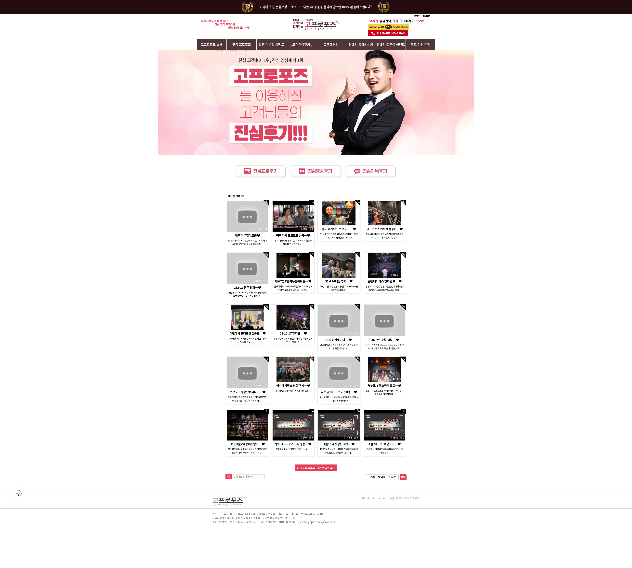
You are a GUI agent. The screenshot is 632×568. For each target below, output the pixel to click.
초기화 (371, 477)
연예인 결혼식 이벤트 (391, 45)
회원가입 (427, 16)
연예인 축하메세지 (361, 45)
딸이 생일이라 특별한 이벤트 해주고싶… (293, 390)
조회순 (392, 477)
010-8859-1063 (288, 522)
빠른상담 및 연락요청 (408, 498)
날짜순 (382, 477)
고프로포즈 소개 (211, 45)
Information (378, 498)
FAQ (391, 498)
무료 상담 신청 (420, 45)
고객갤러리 (331, 45)
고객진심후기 (301, 45)
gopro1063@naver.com (322, 522)
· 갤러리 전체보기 (235, 196)
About (365, 498)
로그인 (417, 16)
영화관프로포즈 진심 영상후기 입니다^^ (293, 449)
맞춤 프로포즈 (241, 45)
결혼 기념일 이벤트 (271, 45)
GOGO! (420, 21)
